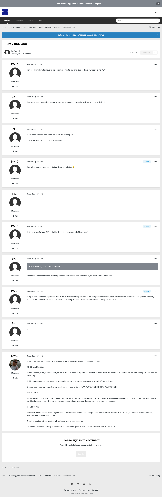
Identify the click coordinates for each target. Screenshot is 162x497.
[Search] (157, 21)
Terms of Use (84, 490)
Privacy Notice (70, 490)
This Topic (147, 20)
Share (134, 53)
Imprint (95, 490)
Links (40, 21)
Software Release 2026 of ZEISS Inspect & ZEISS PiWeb (81, 35)
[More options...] (155, 64)
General (28, 54)
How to (30, 21)
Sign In (157, 12)
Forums (7, 21)
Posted (35, 64)
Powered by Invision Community (81, 493)
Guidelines (19, 21)
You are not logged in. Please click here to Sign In (79, 4)
